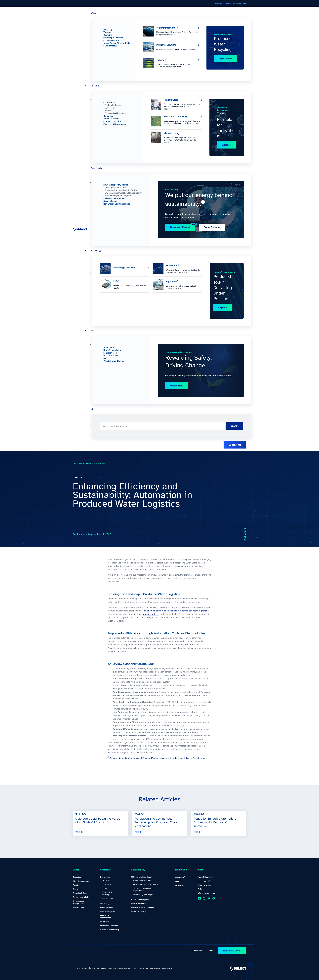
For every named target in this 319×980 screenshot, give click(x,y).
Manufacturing (171, 133)
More (77, 832)
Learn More (225, 58)
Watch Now (176, 385)
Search (234, 425)
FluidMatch (172, 265)
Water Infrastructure (167, 28)
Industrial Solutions (166, 45)
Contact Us (235, 444)
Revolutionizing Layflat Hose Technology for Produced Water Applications (156, 822)
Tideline (161, 59)
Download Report (180, 227)
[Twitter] (245, 537)
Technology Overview (124, 268)
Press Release (212, 227)
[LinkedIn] (245, 532)
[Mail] (245, 529)
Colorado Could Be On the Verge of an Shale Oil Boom (97, 820)
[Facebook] (245, 534)
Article (77, 478)
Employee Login (232, 950)
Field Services (171, 100)
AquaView (172, 281)
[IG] (245, 539)
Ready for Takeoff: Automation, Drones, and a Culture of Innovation (215, 822)
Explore (226, 144)
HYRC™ (116, 281)
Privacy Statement (82, 968)
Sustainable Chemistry (175, 117)
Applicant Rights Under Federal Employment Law (118, 968)
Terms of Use (94, 968)
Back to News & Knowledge (91, 463)
